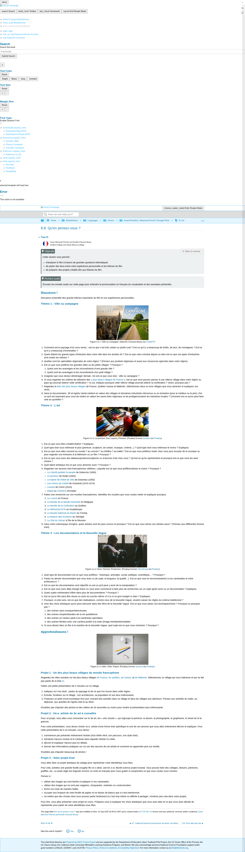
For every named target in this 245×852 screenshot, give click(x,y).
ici (62, 681)
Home (53, 220)
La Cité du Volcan (56, 520)
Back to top (45, 823)
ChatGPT (150, 342)
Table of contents (192, 251)
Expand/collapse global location (202, 220)
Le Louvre (52, 498)
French (111, 220)
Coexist (51, 487)
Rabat (50, 491)
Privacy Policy (91, 848)
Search (45, 214)
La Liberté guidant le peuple (61, 472)
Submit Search (8, 56)
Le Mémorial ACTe (56, 509)
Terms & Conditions (108, 848)
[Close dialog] (2, 195)
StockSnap (143, 569)
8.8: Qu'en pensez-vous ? (64, 812)
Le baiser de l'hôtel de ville (60, 479)
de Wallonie (141, 677)
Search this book (7, 47)
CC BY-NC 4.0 (146, 812)
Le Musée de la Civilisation (60, 505)
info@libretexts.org (179, 848)
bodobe (146, 438)
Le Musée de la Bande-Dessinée (63, 502)
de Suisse (126, 677)
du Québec (114, 677)
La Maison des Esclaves (59, 516)
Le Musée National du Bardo (61, 513)
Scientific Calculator (15, 148)
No (83, 831)
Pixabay (157, 438)
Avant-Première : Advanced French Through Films (146, 220)
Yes (72, 831)
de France (102, 677)
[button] (10, 168)
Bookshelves (72, 220)
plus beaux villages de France (108, 379)
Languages (92, 220)
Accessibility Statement (128, 848)
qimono (139, 666)
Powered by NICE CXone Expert (81, 842)
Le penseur (53, 476)
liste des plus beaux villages (71, 386)
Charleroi (61, 491)
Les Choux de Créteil (58, 483)
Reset (4, 74)
